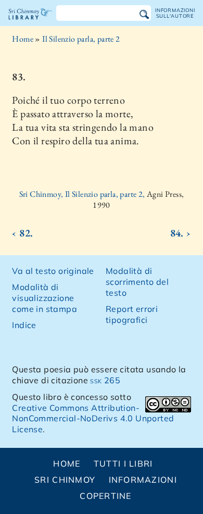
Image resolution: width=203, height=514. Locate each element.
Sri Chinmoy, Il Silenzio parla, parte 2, (83, 194)
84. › (180, 233)
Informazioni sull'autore (175, 12)
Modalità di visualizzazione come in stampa (44, 298)
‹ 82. (22, 233)
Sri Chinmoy (64, 479)
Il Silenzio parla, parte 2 (81, 38)
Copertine (106, 496)
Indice (24, 325)
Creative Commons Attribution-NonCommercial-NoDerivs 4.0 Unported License (93, 419)
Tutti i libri (123, 463)
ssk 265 (105, 380)
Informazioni (143, 479)
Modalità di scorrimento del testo (137, 282)
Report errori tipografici (132, 314)
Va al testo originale (53, 271)
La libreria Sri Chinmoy (30, 22)
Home (22, 38)
